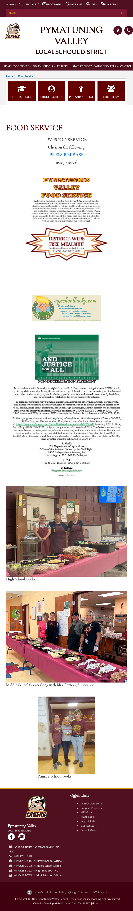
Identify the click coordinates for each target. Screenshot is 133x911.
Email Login (88, 816)
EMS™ (86, 903)
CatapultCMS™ (70, 903)
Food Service (21, 66)
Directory (111, 96)
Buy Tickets (88, 821)
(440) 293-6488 (23, 855)
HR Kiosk (86, 812)
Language (31, 4)
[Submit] (122, 13)
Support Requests (91, 807)
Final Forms (110, 4)
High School (22, 96)
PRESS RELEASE (66, 155)
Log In (98, 903)
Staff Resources (82, 66)
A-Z (100, 892)
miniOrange (75, 4)
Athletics (63, 66)
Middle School (51, 96)
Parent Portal (53, 4)
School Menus (89, 830)
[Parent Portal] (21, 836)
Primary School (81, 96)
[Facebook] (11, 836)
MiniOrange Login (92, 803)
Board (37, 66)
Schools (11, 4)
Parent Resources (105, 66)
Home (7, 66)
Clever (93, 4)
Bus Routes (87, 825)
